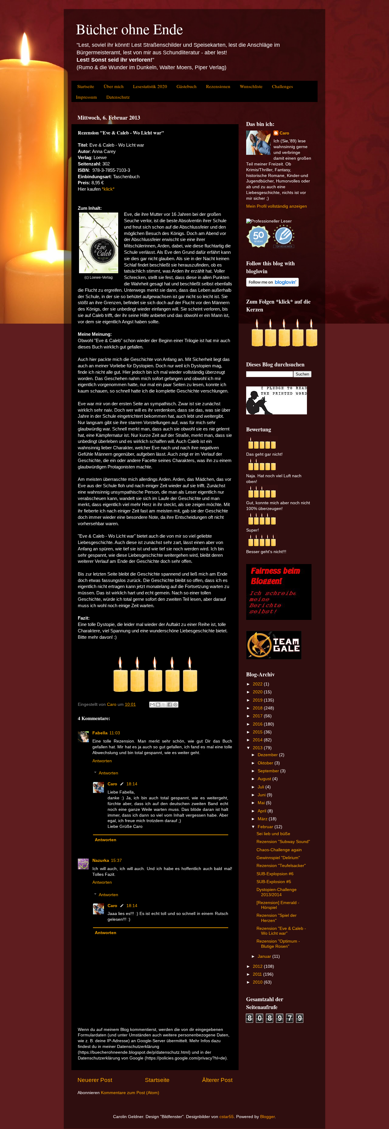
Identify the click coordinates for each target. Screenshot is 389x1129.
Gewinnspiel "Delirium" (278, 857)
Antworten (102, 761)
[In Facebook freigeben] (170, 705)
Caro (112, 784)
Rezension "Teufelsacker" (281, 865)
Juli (261, 787)
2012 (258, 966)
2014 (258, 740)
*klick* (108, 189)
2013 (258, 748)
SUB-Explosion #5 (273, 881)
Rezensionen (218, 86)
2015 (258, 732)
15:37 (116, 860)
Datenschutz (118, 97)
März (263, 819)
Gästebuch (187, 86)
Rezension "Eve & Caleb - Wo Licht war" (281, 931)
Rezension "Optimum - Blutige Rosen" (278, 943)
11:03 (114, 733)
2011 (258, 974)
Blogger (267, 1116)
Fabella (100, 733)
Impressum (86, 97)
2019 (258, 700)
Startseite (85, 86)
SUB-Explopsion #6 (275, 874)
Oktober (266, 763)
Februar (266, 827)
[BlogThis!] (158, 705)
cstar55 (226, 1116)
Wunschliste (251, 86)
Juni (262, 795)
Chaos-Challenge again (279, 850)
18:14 (131, 784)
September (269, 771)
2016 (258, 724)
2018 (258, 708)
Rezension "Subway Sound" (283, 841)
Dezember (268, 755)
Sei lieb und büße (273, 833)
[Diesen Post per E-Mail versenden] (152, 705)
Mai (262, 803)
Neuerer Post (94, 1080)
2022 (258, 684)
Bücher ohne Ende (129, 28)
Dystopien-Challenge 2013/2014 (276, 892)
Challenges (282, 86)
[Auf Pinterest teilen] (175, 705)
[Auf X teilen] (164, 705)
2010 (258, 982)
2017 (258, 716)
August (265, 779)
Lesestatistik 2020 (150, 86)
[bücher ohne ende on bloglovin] (272, 285)
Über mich (114, 86)
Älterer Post (217, 1080)
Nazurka (100, 860)
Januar (265, 956)
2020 (258, 692)
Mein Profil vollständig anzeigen (276, 206)
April (262, 811)
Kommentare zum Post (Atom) (130, 1092)
